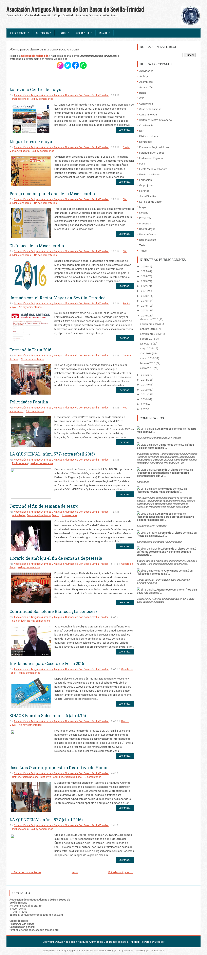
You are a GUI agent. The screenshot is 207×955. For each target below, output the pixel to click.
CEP (141, 98)
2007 (144, 409)
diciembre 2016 (149, 319)
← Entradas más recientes (26, 872)
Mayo (142, 207)
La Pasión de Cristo (150, 201)
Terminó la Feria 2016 (30, 350)
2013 (144, 384)
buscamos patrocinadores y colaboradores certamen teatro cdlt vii (163, 474)
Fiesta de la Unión (149, 174)
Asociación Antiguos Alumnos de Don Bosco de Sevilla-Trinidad (75, 9)
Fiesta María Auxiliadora (153, 169)
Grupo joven (146, 185)
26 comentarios (35, 411)
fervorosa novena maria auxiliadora (158, 491)
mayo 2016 (146, 348)
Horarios (144, 190)
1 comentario (69, 515)
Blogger (159, 941)
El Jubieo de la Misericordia (37, 246)
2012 (144, 389)
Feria (142, 163)
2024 (144, 276)
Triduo (143, 250)
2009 (144, 404)
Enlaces (104, 33)
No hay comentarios (42, 98)
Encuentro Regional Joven (154, 147)
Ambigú (144, 76)
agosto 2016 (147, 338)
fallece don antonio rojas (152, 573)
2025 (144, 271)
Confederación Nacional (25, 777)
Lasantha (92, 950)
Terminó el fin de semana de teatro (44, 506)
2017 (144, 310)
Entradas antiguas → (120, 872)
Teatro (63, 33)
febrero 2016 (148, 363)
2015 (144, 374)
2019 (144, 300)
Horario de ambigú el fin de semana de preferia (56, 558)
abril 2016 (146, 353)
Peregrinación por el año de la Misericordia (52, 194)
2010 (144, 399)
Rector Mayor (147, 228)
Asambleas (146, 81)
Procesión (145, 223)
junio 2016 (146, 343)
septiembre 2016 (150, 333)
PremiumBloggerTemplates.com (116, 950)
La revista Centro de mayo (35, 89)
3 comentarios (93, 777)
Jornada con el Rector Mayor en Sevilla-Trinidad (58, 298)
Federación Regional (70, 777)
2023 (144, 281)
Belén (142, 92)
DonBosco (145, 141)
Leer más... (125, 129)
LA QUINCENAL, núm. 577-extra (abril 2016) (52, 454)
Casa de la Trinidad (150, 109)
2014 (144, 379)
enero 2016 (147, 368)
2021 (144, 290)
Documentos (84, 33)
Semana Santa (147, 239)
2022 (144, 286)
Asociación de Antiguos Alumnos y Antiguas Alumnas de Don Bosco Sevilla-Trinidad (61, 95)
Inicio (75, 872)
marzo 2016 (147, 358)
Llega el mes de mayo (31, 141)
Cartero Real (146, 103)
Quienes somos (19, 33)
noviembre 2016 (149, 324)
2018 (144, 305)
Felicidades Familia (29, 402)
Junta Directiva (147, 196)
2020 (144, 295)
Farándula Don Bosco (39, 515)
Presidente (145, 218)
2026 (144, 266)
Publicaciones (20, 98)
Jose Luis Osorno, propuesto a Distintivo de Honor (59, 767)
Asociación (146, 87)
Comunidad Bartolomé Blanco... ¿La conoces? (53, 611)
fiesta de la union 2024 (151, 535)
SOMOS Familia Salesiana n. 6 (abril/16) (48, 715)
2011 (144, 394)
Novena (143, 212)
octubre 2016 (148, 328)
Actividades (43, 33)
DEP (141, 130)
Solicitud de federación (35, 55)
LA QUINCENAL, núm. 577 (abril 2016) (46, 820)
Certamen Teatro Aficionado (155, 119)
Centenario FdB (148, 114)
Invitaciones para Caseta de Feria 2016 (47, 663)
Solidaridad (18, 620)
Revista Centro (147, 234)
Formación (145, 179)
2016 (144, 315)
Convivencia (146, 125)
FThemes (59, 950)
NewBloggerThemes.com (150, 950)
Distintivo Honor (49, 777)
